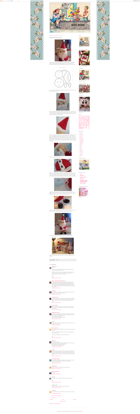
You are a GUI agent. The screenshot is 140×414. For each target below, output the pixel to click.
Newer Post (51, 399)
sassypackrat (54, 305)
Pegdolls (80, 123)
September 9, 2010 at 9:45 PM (56, 382)
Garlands (88, 119)
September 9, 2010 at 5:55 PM (56, 337)
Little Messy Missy (55, 371)
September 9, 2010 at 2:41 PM (56, 294)
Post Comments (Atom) (56, 403)
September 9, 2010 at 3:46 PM (56, 318)
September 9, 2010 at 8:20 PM (56, 368)
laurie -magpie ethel (55, 358)
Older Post (74, 399)
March (81, 150)
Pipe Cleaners (83, 124)
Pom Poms (88, 124)
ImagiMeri (53, 266)
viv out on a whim (82, 183)
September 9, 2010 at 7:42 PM (56, 363)
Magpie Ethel (82, 175)
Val (52, 321)
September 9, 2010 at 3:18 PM (56, 309)
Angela (53, 290)
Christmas (53, 260)
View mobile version (63, 401)
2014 (80, 132)
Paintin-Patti (82, 178)
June (80, 146)
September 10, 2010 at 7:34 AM (56, 387)
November (81, 140)
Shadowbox (80, 125)
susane (53, 390)
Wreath (82, 128)
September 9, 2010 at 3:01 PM (56, 302)
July (80, 145)
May (80, 147)
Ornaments (83, 122)
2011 (80, 136)
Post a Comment (53, 397)
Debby (53, 340)
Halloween (88, 120)
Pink (79, 124)
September (81, 142)
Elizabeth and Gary (55, 312)
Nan (52, 349)
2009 (80, 154)
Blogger (81, 411)
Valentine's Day (83, 127)
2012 (80, 135)
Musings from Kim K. (83, 177)
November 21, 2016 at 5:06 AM (56, 395)
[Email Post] (57, 259)
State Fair (88, 126)
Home (63, 399)
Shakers (84, 125)
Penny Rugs (84, 123)
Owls (86, 122)
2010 (80, 137)
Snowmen (86, 125)
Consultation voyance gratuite (56, 393)
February (81, 151)
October (81, 141)
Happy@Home (54, 297)
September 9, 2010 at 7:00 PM (56, 346)
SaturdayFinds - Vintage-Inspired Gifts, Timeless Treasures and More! (84, 181)
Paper (89, 122)
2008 (80, 155)
